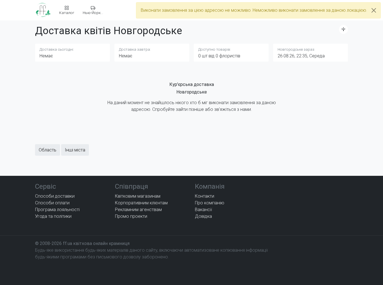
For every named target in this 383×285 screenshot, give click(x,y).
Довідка (203, 216)
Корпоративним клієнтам (141, 202)
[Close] (373, 10)
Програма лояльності (57, 209)
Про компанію (209, 202)
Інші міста (75, 150)
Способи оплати (52, 202)
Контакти (204, 196)
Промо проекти (131, 216)
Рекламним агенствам (138, 209)
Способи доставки (55, 196)
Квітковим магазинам (137, 196)
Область (47, 150)
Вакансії (203, 209)
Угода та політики (53, 216)
